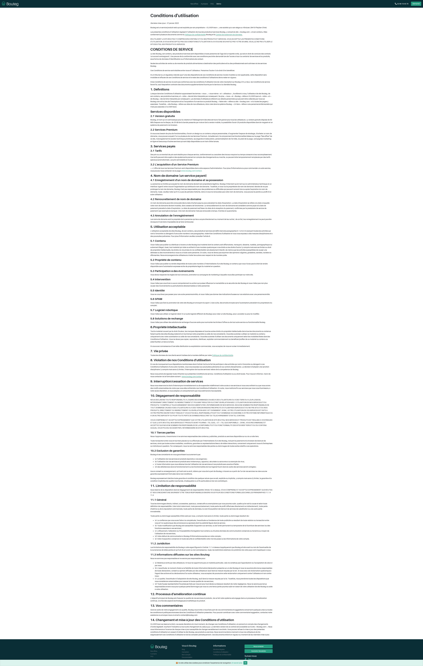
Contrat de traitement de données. (229, 35)
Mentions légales (219, 649)
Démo (218, 4)
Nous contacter (258, 646)
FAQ (212, 4)
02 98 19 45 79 (402, 4)
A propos (204, 4)
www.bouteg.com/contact (191, 171)
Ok (245, 663)
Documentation (187, 657)
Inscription (185, 652)
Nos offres (194, 4)
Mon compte (186, 655)
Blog (183, 649)
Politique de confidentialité (195, 35)
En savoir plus (237, 663)
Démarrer (416, 4)
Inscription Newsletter (258, 651)
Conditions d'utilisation (220, 652)
